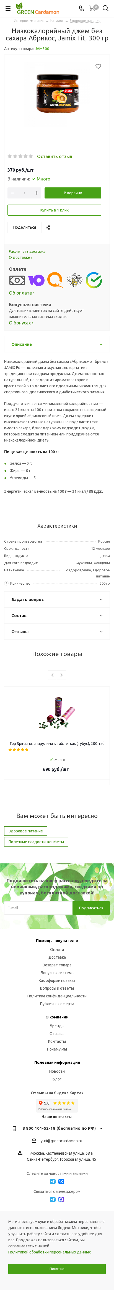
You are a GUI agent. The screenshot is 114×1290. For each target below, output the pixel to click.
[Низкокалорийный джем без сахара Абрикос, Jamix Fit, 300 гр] (57, 95)
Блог (57, 1079)
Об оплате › (22, 292)
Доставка (57, 957)
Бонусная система (57, 973)
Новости (57, 1071)
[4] (25, 156)
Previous (52, 675)
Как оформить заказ (57, 980)
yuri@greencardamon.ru (61, 1141)
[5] (31, 156)
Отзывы (57, 1033)
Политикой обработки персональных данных (49, 1252)
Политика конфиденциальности (57, 996)
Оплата (57, 949)
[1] (10, 156)
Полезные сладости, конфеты (36, 842)
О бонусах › (21, 322)
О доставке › (20, 257)
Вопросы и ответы (57, 988)
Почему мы (57, 1049)
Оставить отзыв (54, 156)
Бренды (57, 1026)
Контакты (57, 1041)
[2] (15, 156)
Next (61, 675)
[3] (20, 156)
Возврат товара (57, 965)
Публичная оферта (57, 1004)
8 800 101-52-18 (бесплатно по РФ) (59, 1128)
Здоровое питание (26, 831)
